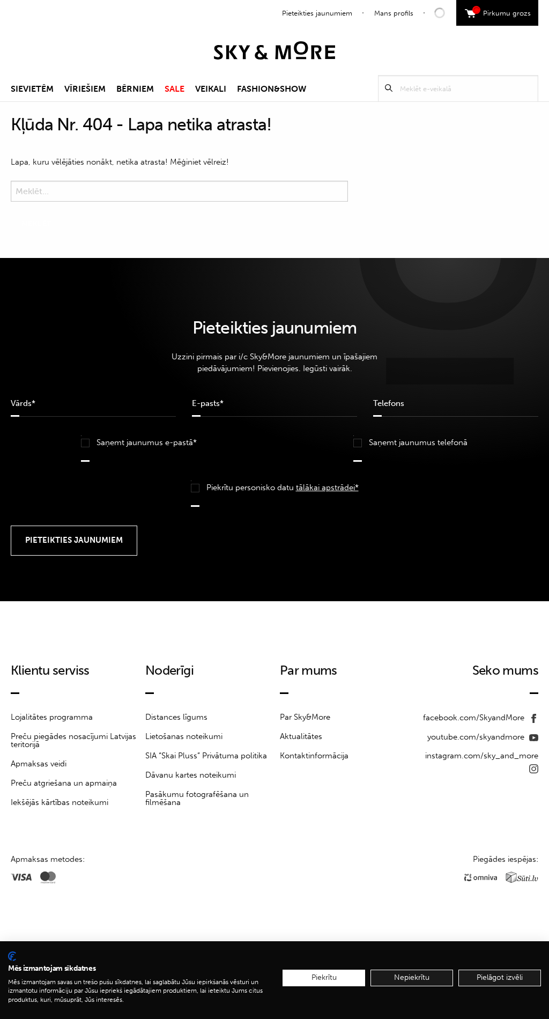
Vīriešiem (85, 89)
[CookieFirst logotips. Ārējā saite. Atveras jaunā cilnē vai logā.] (12, 956)
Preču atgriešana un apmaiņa (64, 783)
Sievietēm (32, 89)
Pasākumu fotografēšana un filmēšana (197, 798)
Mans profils (393, 13)
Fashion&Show (271, 89)
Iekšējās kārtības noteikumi (59, 802)
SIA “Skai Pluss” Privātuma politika (206, 755)
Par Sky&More (305, 717)
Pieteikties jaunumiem (317, 13)
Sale (174, 89)
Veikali (210, 89)
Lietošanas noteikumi (183, 736)
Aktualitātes (301, 736)
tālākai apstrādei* (327, 487)
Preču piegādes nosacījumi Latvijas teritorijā (73, 740)
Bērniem (135, 89)
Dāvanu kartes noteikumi (190, 775)
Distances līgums (176, 717)
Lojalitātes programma (52, 717)
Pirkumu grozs (503, 11)
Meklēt (388, 88)
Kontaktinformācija (314, 755)
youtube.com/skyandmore (476, 737)
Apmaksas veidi (38, 764)
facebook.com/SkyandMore (474, 717)
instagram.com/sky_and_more (481, 755)
